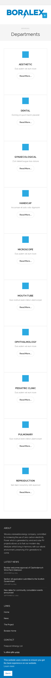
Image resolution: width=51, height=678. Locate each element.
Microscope (25, 249)
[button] (44, 15)
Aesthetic (25, 64)
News (6, 618)
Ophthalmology (25, 342)
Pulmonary (25, 434)
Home (6, 612)
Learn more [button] (9, 666)
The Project (9, 625)
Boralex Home (10, 631)
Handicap (25, 203)
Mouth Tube (25, 295)
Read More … (25, 76)
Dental (25, 110)
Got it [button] (7, 673)
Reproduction (25, 480)
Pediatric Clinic (25, 388)
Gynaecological (25, 157)
